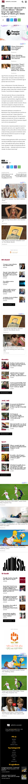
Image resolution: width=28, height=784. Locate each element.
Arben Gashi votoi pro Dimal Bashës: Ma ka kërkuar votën (9, 291)
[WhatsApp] (19, 19)
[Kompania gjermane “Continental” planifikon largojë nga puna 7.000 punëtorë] (24, 769)
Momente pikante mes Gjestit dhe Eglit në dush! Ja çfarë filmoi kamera (21, 175)
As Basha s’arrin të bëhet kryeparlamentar (10, 298)
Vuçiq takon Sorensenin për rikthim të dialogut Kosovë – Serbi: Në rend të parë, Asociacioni (10, 598)
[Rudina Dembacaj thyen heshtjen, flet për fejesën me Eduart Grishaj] (5, 365)
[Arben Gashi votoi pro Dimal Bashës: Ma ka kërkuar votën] (22, 291)
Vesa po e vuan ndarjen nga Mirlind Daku (10, 265)
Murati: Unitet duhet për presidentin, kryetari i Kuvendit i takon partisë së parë (10, 274)
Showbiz (3, 368)
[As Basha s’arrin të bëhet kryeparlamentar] (22, 299)
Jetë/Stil (4, 409)
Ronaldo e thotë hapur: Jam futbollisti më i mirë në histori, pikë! (17, 456)
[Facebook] (7, 19)
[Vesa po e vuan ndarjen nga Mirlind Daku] (22, 266)
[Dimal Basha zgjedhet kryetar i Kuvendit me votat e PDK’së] (22, 616)
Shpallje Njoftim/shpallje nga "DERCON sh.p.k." (10, 578)
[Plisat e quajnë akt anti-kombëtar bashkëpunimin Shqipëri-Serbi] (5, 448)
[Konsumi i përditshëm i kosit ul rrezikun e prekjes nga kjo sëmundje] (5, 406)
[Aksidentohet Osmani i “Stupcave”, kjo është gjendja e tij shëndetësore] (5, 375)
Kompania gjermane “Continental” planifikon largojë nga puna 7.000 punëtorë (10, 769)
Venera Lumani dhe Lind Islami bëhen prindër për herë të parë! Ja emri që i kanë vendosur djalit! (18, 385)
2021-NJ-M (6, 16)
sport (7, 160)
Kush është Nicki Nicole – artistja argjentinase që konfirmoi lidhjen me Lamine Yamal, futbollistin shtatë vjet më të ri (11, 589)
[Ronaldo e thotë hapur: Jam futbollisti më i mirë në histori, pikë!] (5, 457)
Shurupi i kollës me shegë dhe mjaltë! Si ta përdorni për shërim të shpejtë (18, 425)
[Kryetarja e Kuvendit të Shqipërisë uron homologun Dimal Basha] (22, 607)
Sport (3, 5)
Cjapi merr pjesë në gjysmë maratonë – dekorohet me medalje (10, 776)
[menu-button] (26, 2)
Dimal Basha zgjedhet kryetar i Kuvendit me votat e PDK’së (9, 615)
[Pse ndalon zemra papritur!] (22, 283)
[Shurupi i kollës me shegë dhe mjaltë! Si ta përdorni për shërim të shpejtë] (5, 426)
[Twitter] (11, 19)
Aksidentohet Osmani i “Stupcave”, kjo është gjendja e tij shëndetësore (18, 374)
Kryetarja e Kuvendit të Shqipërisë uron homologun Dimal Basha (10, 607)
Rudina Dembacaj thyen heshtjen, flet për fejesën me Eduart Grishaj (18, 364)
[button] (22, 2)
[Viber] (15, 19)
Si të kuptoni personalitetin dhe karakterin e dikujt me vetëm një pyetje (17, 416)
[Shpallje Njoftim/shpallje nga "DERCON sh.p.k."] (22, 580)
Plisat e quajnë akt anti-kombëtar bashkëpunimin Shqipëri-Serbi (18, 447)
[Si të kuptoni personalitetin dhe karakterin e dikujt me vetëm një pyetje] (5, 416)
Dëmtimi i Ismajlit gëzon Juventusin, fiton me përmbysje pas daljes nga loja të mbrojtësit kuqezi (18, 467)
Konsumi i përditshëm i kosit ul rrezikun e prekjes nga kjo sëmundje (18, 405)
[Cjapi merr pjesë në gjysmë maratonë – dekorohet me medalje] (24, 776)
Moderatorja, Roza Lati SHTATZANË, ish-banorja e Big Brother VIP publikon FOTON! (7, 176)
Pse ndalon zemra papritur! (8, 282)
